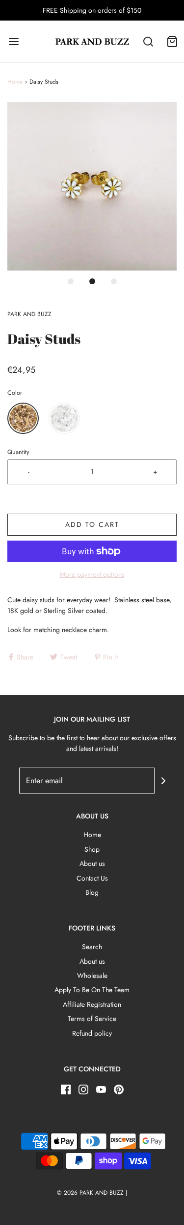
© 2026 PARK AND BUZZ (90, 1192)
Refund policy (92, 1033)
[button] (92, 186)
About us (92, 863)
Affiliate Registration (92, 1004)
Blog (92, 892)
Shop (92, 849)
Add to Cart (92, 524)
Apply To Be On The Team (92, 990)
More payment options (92, 574)
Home (15, 81)
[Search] (148, 41)
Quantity (18, 452)
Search (92, 947)
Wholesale (92, 975)
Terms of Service (92, 1018)
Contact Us (92, 878)
